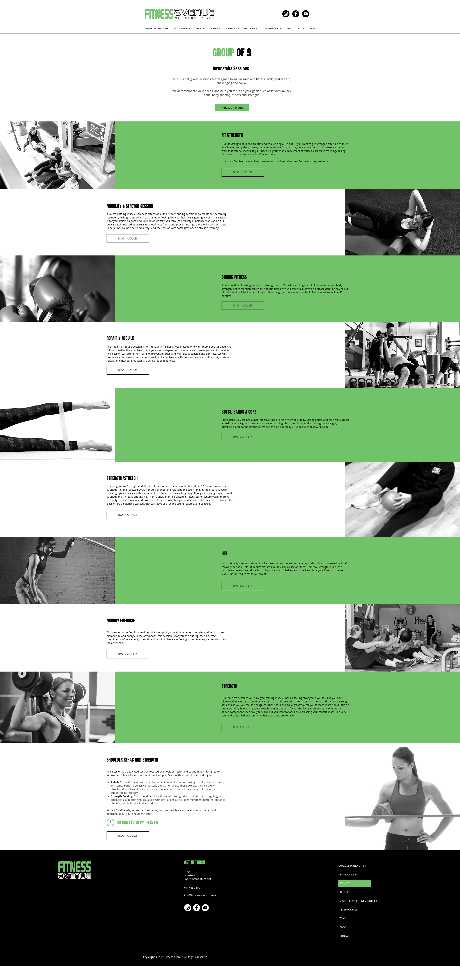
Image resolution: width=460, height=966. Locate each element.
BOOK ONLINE (348, 874)
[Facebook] (295, 13)
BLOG (342, 927)
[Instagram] (285, 13)
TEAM (342, 918)
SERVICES (345, 883)
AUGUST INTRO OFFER (352, 865)
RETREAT (344, 892)
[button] (200, 28)
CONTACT (345, 936)
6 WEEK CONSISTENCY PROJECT (355, 901)
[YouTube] (305, 13)
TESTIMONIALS (348, 909)
